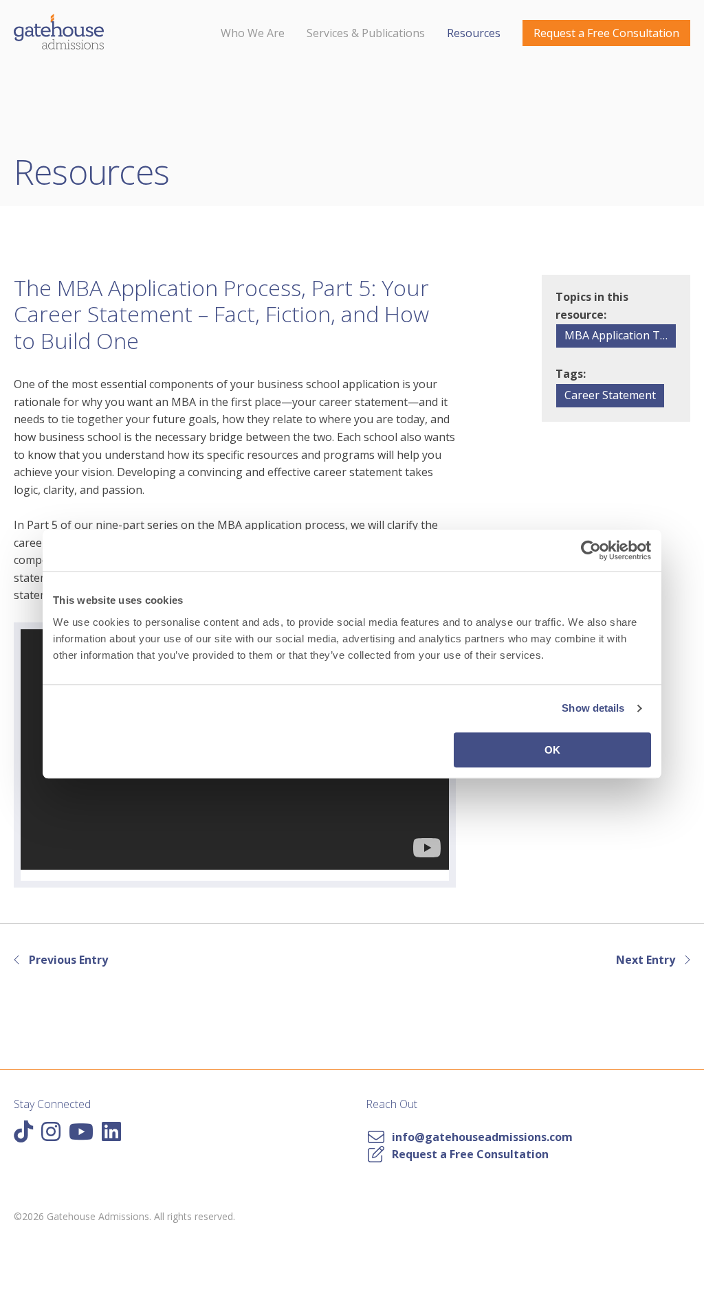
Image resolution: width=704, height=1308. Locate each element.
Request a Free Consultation (606, 33)
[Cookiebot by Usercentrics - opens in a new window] (591, 550)
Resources (473, 33)
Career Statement (610, 395)
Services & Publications (366, 33)
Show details (593, 708)
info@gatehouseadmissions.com (479, 1136)
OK (552, 750)
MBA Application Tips (619, 335)
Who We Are (253, 33)
